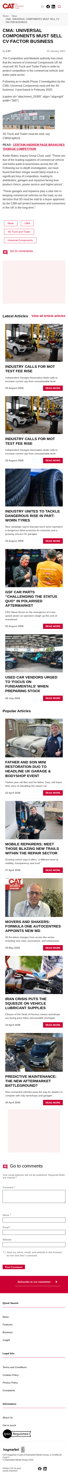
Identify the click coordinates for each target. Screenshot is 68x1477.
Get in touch (9, 1425)
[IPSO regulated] (34, 1433)
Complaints (9, 1390)
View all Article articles (48, 316)
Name (7, 1215)
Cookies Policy (11, 1375)
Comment (9, 1187)
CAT (8, 51)
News (14, 16)
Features (8, 1324)
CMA (27, 223)
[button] (59, 6)
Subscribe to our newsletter (34, 1281)
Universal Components (20, 240)
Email (6, 1227)
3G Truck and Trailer (19, 231)
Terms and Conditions (15, 1367)
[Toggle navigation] (42, 6)
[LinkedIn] (53, 6)
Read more (54, 389)
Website (7, 1239)
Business (8, 1332)
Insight (6, 1340)
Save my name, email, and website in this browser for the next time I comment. (34, 1254)
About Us (8, 1417)
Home (6, 16)
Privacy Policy (10, 1382)
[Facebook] (48, 6)
